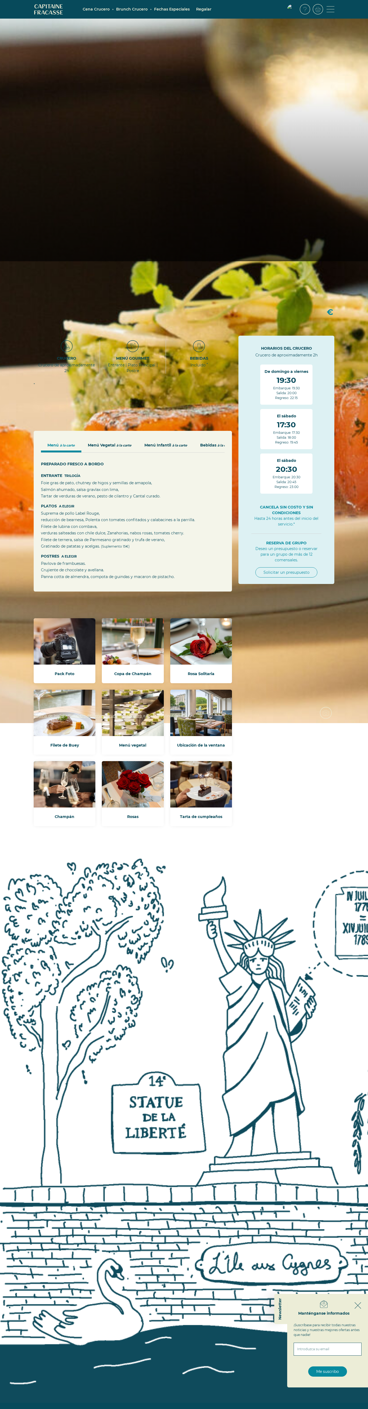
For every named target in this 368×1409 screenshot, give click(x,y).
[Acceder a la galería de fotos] (328, 715)
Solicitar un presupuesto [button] (286, 572)
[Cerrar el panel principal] (358, 1305)
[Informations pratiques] (304, 9)
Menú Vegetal (109, 445)
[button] (292, 9)
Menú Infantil (165, 445)
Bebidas (216, 445)
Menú (61, 445)
